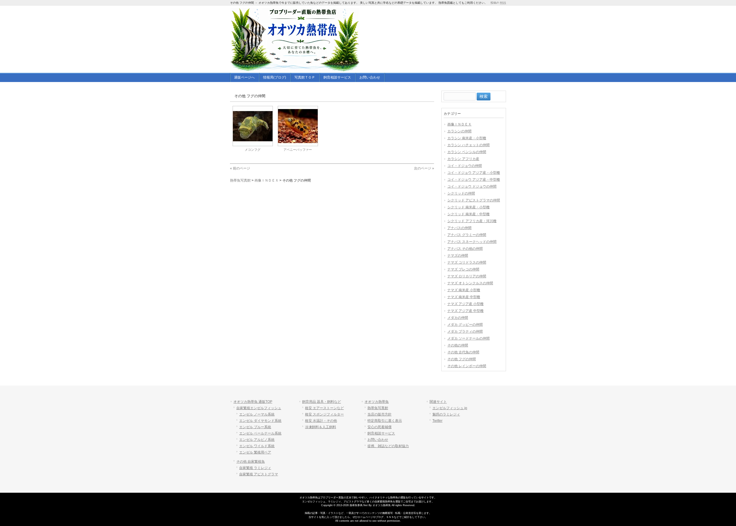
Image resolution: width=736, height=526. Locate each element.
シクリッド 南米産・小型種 (468, 207)
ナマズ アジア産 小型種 (465, 304)
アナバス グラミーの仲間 (466, 235)
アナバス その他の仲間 (465, 249)
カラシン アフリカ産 (463, 159)
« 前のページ (240, 168)
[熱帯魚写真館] (295, 68)
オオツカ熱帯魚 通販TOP (252, 402)
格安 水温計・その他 (321, 421)
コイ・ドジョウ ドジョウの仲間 (472, 186)
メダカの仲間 (457, 318)
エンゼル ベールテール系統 (260, 433)
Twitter (437, 421)
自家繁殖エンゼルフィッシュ (258, 408)
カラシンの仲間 (459, 131)
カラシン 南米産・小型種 (466, 138)
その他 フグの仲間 (461, 359)
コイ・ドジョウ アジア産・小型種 (473, 173)
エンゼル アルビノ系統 (257, 440)
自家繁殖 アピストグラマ (258, 474)
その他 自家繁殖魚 (250, 462)
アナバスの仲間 (459, 228)
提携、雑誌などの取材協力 (388, 446)
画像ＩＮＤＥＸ (459, 124)
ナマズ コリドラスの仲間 (466, 262)
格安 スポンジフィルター (324, 414)
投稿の (498, 2)
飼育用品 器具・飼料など (321, 402)
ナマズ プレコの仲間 (463, 269)
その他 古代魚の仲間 (463, 352)
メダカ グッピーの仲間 (465, 325)
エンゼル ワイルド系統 (257, 446)
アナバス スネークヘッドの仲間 (472, 242)
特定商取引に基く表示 (384, 421)
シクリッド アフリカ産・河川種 (472, 221)
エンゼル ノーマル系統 (257, 414)
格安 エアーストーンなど (324, 408)
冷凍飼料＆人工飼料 (320, 427)
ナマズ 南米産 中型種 (463, 297)
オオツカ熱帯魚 (377, 402)
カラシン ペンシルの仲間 (466, 152)
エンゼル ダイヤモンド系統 (260, 421)
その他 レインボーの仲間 (466, 366)
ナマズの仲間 (457, 256)
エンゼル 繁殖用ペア (255, 452)
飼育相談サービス (381, 433)
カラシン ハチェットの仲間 (468, 145)
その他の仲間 (457, 345)
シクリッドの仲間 (461, 193)
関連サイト (438, 402)
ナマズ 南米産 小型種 (463, 290)
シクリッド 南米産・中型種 (468, 214)
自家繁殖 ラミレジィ (255, 468)
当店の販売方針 (379, 414)
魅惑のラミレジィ (446, 414)
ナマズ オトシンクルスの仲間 (470, 283)
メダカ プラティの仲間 (465, 331)
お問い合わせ (377, 440)
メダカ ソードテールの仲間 (468, 338)
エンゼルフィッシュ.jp (449, 408)
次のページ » (424, 168)
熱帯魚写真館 (377, 408)
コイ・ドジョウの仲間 (464, 166)
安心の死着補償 (379, 427)
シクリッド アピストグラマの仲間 (473, 200)
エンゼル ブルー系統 (255, 427)
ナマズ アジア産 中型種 (465, 311)
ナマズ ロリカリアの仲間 (466, 276)
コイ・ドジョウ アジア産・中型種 (473, 180)
